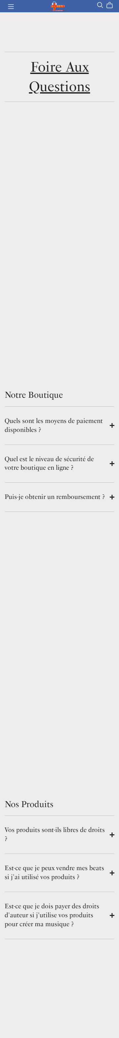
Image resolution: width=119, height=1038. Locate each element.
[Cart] (112, 5)
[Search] (100, 5)
